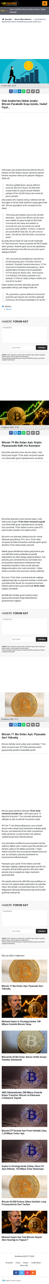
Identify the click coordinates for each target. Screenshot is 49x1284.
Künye (18, 1263)
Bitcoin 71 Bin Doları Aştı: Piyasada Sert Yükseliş (28, 11)
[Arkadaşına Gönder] (28, 91)
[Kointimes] (10, 3)
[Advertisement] (24, 40)
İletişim (25, 1263)
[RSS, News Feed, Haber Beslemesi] (33, 1272)
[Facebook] (11, 91)
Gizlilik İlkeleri (36, 1263)
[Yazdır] (33, 91)
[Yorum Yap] (37, 91)
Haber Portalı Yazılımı (13, 1280)
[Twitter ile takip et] (21, 1272)
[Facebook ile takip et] (16, 1272)
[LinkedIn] (19, 91)
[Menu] (45, 3)
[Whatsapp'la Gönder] (23, 91)
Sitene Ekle (24, 1265)
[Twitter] (15, 91)
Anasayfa (9, 1263)
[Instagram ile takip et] (27, 1272)
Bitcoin (8, 309)
